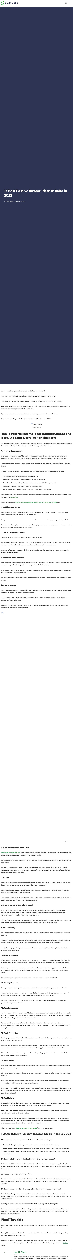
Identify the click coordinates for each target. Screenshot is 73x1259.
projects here (14, 497)
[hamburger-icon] (66, 3)
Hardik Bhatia (9, 201)
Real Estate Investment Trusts (10, 852)
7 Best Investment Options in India (26, 1128)
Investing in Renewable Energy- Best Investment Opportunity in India (36, 502)
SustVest (65, 1243)
